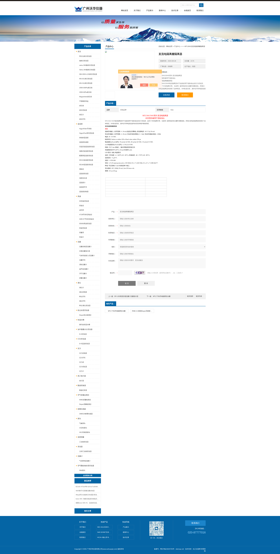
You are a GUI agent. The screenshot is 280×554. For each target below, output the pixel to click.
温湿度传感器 (83, 142)
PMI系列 (82, 470)
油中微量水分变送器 (85, 329)
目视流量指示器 (84, 251)
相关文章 (87, 511)
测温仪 (81, 169)
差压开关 (82, 119)
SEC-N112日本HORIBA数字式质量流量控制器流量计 (104, 527)
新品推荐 (87, 481)
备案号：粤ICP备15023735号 (164, 549)
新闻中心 (162, 10)
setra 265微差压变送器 (87, 65)
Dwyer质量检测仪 (85, 404)
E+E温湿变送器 (84, 343)
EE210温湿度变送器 (86, 160)
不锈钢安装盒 (83, 101)
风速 (79, 196)
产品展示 (149, 10)
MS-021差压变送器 (85, 79)
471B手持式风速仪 (85, 214)
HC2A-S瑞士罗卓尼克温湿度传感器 (104, 537)
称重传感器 (82, 409)
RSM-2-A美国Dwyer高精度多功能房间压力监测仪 (143, 311)
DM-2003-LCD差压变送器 (88, 74)
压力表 (81, 362)
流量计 (80, 456)
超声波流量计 (83, 269)
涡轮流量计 (83, 264)
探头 (79, 418)
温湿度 (80, 124)
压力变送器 (83, 367)
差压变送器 (83, 110)
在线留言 (187, 10)
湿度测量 (81, 437)
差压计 (81, 114)
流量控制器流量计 (85, 246)
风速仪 (81, 205)
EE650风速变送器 (85, 223)
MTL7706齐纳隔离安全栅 (161, 296)
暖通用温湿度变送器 (86, 155)
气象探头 (82, 423)
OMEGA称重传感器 (86, 414)
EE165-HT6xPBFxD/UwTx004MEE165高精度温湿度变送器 (88, 486)
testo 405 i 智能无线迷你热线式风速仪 (88, 499)
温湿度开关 (83, 187)
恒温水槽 (81, 320)
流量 (79, 242)
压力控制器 (83, 353)
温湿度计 (82, 182)
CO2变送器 (82, 339)
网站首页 (124, 10)
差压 (79, 51)
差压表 (81, 106)
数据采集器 (82, 385)
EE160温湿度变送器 (86, 164)
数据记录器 (83, 390)
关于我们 (137, 10)
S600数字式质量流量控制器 (85, 491)
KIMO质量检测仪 (85, 400)
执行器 (81, 381)
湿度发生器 (83, 178)
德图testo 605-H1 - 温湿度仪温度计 (88, 503)
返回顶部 (190, 296)
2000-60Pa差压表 (85, 92)
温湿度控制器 (83, 191)
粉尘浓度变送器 (83, 310)
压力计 (81, 371)
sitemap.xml (180, 549)
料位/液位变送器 (84, 305)
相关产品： (110, 304)
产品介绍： (110, 103)
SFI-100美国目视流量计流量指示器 (126, 296)
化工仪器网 (197, 549)
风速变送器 (83, 228)
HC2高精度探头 (84, 432)
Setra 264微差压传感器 (87, 70)
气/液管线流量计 (84, 461)
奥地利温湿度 (83, 137)
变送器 (80, 446)
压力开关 (82, 358)
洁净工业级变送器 (85, 451)
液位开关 (82, 301)
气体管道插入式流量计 (87, 255)
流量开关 (82, 260)
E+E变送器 (83, 334)
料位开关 (82, 296)
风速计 (81, 237)
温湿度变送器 (83, 173)
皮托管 (81, 210)
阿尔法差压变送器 (85, 56)
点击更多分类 (87, 475)
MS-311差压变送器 (85, 83)
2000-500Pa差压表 (85, 88)
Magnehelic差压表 (85, 97)
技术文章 (174, 10)
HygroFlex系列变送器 (86, 133)
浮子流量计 (83, 273)
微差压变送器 (83, 61)
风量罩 (81, 232)
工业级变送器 (83, 442)
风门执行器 (82, 376)
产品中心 (177, 46)
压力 (79, 348)
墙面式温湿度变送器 (86, 151)
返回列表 (199, 296)
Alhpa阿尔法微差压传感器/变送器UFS (88, 495)
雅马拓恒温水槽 (84, 324)
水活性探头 (83, 428)
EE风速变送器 (84, 201)
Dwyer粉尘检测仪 (85, 315)
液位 (79, 283)
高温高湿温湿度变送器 (87, 146)
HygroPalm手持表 (85, 129)
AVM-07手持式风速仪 (86, 219)
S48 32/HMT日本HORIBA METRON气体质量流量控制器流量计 (104, 532)
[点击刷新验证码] (139, 273)
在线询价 (166, 95)
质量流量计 (83, 278)
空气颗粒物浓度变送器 (86, 466)
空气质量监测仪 (83, 395)
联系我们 (200, 10)
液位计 (81, 287)
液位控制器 (83, 292)
